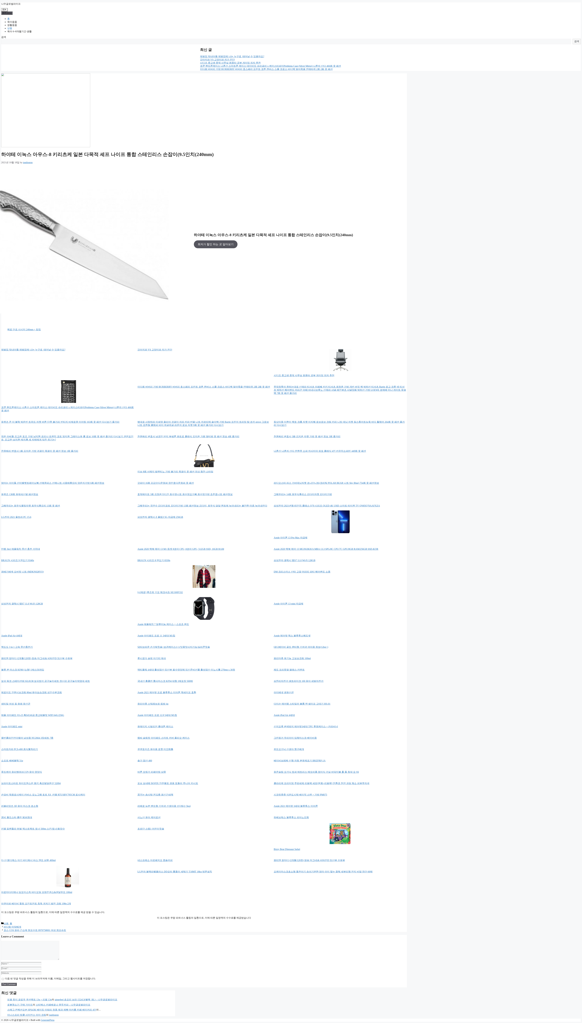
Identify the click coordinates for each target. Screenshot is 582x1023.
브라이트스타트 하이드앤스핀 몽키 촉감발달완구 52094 (31, 783)
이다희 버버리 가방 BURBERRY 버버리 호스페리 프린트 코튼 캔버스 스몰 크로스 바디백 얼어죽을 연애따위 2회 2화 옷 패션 (266, 69)
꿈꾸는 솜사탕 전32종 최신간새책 (155, 794)
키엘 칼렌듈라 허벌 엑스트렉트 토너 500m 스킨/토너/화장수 (33, 828)
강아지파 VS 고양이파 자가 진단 (217, 59)
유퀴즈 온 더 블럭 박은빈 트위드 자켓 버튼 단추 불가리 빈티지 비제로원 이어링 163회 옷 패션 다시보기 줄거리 (60, 422)
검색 (3, 37)
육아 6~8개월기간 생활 (19, 31)
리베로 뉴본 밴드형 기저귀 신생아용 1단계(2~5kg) (164, 806)
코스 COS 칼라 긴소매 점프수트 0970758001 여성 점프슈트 (35, 930)
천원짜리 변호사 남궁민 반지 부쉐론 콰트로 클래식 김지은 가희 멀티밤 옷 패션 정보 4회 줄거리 (188, 436)
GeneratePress (47, 1020)
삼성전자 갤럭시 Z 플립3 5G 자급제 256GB (160, 517)
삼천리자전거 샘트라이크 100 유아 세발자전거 (298, 681)
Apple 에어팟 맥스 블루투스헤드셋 (292, 635)
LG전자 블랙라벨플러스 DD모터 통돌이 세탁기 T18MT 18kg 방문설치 (174, 871)
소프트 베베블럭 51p (12, 760)
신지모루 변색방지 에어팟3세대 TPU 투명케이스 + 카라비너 (306, 726)
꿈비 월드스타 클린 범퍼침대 (16, 817)
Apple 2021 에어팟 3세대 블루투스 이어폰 (296, 806)
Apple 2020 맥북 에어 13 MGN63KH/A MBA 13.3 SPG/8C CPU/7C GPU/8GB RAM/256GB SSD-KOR (326, 549)
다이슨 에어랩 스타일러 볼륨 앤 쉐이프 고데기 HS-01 (302, 703)
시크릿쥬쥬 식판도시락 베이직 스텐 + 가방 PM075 (300, 794)
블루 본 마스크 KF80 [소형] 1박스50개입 (22, 669)
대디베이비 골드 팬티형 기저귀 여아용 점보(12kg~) (301, 647)
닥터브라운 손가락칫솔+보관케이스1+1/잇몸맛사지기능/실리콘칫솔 (173, 647)
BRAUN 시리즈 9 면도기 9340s (17, 560)
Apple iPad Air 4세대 (11, 635)
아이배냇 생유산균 (284, 692)
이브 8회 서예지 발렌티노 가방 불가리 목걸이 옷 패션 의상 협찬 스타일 (175, 471)
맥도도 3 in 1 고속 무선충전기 (17, 647)
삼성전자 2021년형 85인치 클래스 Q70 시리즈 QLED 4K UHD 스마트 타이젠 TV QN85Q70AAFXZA (327, 505)
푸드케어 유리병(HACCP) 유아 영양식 (21, 772)
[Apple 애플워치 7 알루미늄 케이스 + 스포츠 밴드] (204, 608)
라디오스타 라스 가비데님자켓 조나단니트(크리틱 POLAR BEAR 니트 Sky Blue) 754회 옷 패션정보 (326, 483)
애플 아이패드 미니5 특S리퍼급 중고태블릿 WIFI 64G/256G (32, 715)
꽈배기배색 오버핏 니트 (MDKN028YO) (22, 571)
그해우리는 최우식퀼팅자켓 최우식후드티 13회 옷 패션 (30, 505)
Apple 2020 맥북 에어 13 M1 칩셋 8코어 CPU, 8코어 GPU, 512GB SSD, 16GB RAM (180, 549)
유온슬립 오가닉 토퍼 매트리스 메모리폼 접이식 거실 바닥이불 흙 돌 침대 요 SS (316, 772)
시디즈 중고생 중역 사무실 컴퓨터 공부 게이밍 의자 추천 (230, 62)
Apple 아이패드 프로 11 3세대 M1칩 (156, 635)
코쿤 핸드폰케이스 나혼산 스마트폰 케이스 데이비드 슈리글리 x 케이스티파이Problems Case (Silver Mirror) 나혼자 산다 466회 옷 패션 (270, 66)
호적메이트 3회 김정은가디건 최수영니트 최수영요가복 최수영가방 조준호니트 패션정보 (185, 494)
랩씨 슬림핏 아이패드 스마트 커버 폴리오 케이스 (163, 738)
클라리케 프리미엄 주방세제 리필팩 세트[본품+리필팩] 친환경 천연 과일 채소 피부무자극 (321, 783)
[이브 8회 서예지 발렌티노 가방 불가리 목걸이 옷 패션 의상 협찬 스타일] (204, 456)
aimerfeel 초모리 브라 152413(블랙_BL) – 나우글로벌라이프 (86, 999)
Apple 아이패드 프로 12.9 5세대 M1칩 (157, 715)
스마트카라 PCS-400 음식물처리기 (19, 749)
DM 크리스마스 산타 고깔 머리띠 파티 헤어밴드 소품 (302, 571)
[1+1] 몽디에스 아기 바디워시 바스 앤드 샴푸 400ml (28, 860)
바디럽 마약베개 (12, 927)
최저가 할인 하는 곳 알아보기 (216, 244)
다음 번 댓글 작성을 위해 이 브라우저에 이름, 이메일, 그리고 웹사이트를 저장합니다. (50, 978)
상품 (9, 28)
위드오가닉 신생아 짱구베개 (289, 749)
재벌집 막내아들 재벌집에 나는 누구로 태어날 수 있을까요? (232, 56)
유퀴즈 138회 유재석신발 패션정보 (19, 494)
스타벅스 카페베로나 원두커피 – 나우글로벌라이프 (63, 1004)
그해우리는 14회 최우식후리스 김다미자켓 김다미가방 (303, 494)
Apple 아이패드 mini (11, 726)
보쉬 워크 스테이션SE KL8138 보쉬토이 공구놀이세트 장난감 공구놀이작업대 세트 (45, 681)
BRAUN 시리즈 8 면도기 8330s (153, 560)
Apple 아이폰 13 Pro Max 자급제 (290, 537)
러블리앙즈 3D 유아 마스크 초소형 (19, 806)
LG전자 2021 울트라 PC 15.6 (16, 517)
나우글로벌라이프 (11, 4)
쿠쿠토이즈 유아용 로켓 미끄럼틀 (155, 749)
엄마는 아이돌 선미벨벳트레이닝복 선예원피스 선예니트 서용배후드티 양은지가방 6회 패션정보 (52, 483)
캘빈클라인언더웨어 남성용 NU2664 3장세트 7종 (27, 738)
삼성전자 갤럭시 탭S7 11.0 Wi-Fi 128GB (294, 560)
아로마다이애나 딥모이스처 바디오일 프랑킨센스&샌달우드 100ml (36, 892)
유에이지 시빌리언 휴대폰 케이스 (155, 726)
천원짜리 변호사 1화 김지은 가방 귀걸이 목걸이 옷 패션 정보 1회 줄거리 (39, 451)
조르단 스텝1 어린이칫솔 (150, 828)
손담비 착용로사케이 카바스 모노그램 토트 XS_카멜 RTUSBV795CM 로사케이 (43, 794)
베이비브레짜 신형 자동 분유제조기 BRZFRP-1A (300, 760)
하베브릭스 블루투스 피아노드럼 (291, 817)
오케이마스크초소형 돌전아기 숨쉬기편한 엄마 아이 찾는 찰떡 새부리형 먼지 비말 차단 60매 (323, 871)
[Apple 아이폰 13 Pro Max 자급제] (340, 522)
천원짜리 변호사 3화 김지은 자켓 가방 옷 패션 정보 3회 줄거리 (307, 436)
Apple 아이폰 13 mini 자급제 (288, 603)
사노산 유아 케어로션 (149, 817)
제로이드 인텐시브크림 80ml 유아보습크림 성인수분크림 (31, 692)
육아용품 (12, 22)
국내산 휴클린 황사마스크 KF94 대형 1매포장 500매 (165, 681)
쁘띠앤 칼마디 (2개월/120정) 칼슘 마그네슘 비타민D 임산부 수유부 (36, 658)
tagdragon (54, 1015)
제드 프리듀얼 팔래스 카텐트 (289, 669)
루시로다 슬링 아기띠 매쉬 (151, 658)
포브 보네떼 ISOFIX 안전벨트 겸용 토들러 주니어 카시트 (167, 783)
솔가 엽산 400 (144, 760)
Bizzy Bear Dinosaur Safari (287, 849)
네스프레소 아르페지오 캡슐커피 (155, 860)
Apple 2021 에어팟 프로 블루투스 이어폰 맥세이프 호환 (166, 692)
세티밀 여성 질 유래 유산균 (15, 703)
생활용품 (12, 25)
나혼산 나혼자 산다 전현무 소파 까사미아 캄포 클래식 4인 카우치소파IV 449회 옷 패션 (320, 451)
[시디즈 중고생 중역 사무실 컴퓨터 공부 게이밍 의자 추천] (340, 360)
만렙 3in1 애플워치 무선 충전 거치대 (20, 549)
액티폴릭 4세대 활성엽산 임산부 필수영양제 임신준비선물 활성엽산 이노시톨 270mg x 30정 (186, 669)
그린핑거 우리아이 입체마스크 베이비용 (295, 738)
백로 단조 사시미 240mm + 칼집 (24, 329)
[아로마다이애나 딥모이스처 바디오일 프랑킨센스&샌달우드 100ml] (67, 876)
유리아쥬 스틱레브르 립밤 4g (152, 703)
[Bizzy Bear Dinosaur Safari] (340, 833)
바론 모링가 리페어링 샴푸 (151, 772)
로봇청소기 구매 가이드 (20, 1004)
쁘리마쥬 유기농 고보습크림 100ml (292, 658)
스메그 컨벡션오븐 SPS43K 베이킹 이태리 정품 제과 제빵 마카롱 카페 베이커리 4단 (51, 1009)
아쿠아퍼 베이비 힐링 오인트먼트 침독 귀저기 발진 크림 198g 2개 (36, 903)
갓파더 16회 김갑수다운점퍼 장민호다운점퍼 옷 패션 (165, 483)
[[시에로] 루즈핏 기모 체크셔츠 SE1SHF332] (204, 576)
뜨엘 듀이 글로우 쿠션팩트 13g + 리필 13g (29, 999)
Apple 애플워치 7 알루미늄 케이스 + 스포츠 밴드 (163, 624)
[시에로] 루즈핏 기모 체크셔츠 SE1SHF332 (160, 592)
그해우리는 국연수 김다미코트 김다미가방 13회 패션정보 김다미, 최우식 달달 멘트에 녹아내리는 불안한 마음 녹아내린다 (202, 505)
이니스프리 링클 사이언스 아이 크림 (26, 1015)
